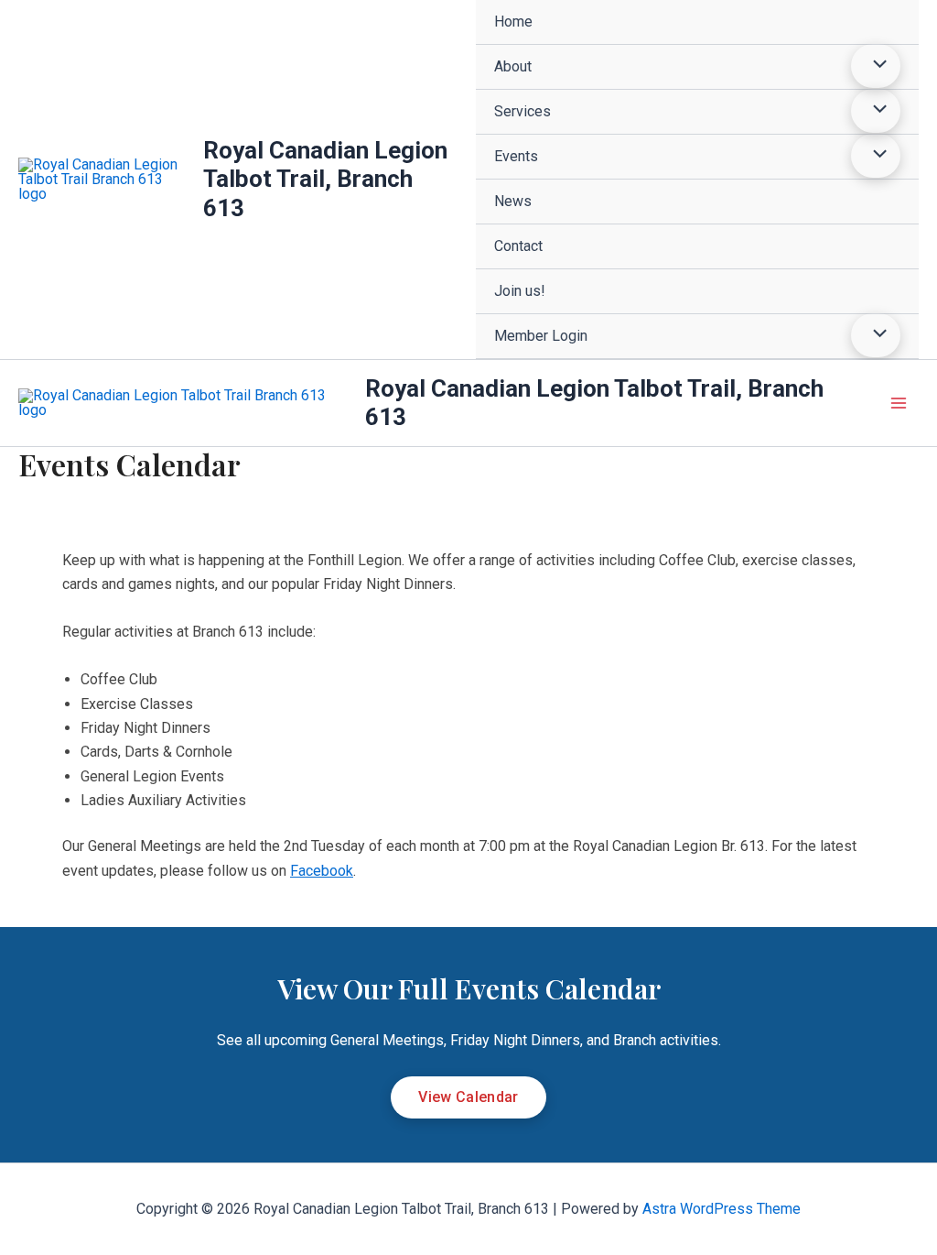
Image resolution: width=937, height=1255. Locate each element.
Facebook (321, 870)
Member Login (540, 335)
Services (522, 111)
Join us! (519, 291)
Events (516, 156)
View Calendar (468, 1097)
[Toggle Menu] (875, 66)
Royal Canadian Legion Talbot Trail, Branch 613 (325, 178)
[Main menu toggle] (898, 403)
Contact (518, 246)
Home (513, 21)
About (513, 66)
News (513, 201)
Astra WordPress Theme (721, 1208)
